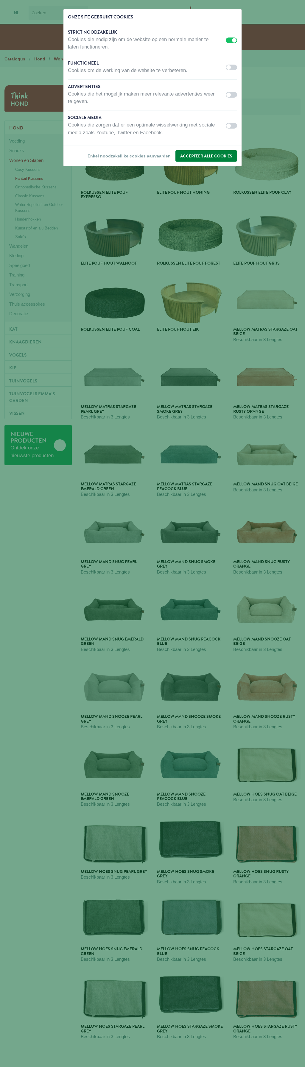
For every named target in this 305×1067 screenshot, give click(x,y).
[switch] (231, 40)
